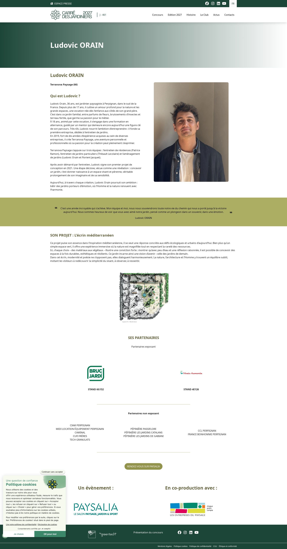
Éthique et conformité (228, 546)
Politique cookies (181, 546)
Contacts (229, 14)
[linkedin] (191, 533)
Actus (216, 14)
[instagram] (185, 533)
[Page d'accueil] (71, 15)
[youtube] (196, 533)
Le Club (204, 14)
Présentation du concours (148, 532)
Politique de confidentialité (200, 546)
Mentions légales (165, 546)
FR (233, 3)
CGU (215, 546)
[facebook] (179, 533)
